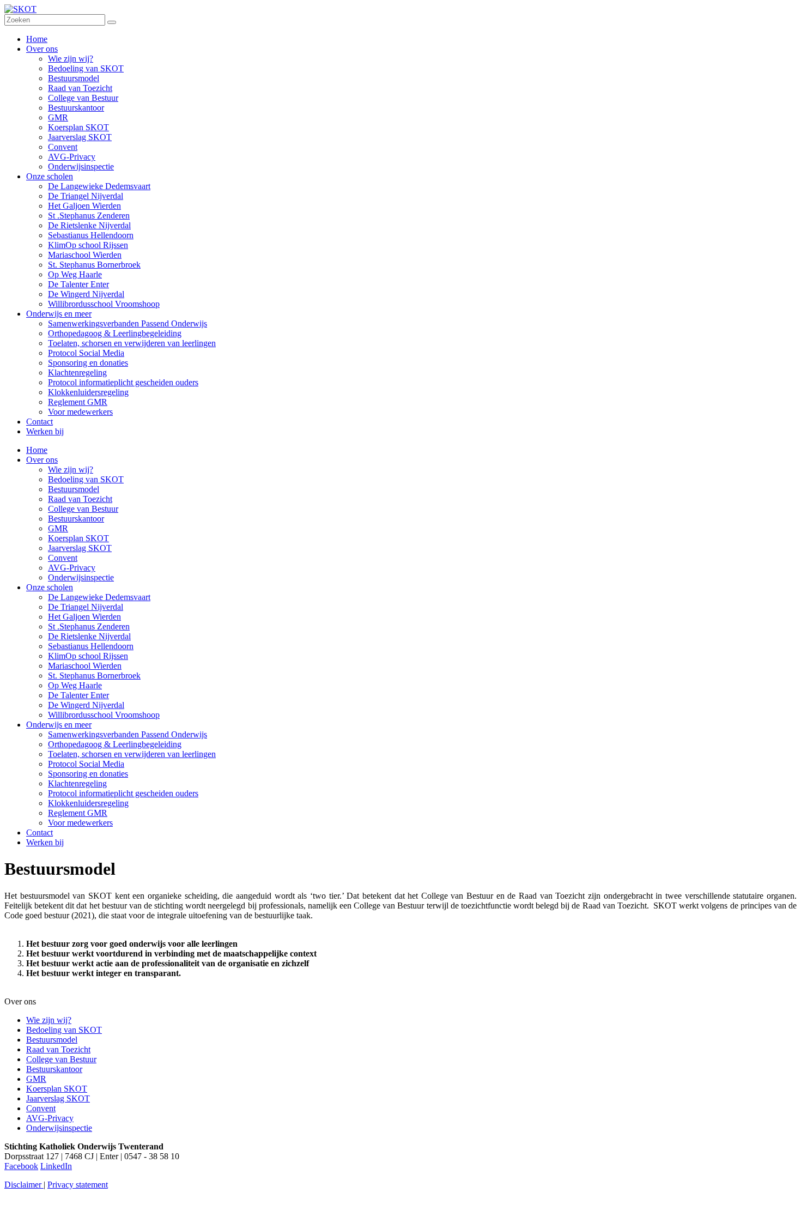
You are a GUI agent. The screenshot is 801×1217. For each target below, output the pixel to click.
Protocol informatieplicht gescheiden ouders (123, 793)
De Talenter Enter (78, 695)
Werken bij (45, 842)
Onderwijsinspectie (81, 577)
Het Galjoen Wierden (84, 616)
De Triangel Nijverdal (85, 606)
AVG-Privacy (71, 567)
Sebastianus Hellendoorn (91, 646)
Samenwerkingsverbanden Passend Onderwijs (127, 734)
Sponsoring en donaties (88, 773)
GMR (58, 528)
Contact (39, 832)
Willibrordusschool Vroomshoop (104, 714)
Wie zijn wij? (70, 469)
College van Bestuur (83, 508)
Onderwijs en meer (59, 724)
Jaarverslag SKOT (80, 548)
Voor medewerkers (80, 822)
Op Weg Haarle (75, 685)
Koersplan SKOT (78, 538)
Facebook (21, 1166)
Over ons (42, 459)
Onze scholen (49, 587)
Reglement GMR (77, 813)
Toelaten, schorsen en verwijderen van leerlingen (132, 754)
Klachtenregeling (77, 783)
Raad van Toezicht (80, 499)
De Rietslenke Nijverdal (89, 636)
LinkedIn (56, 1166)
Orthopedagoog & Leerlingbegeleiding (114, 744)
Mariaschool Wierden (85, 665)
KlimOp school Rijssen (88, 656)
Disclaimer (24, 1184)
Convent (62, 557)
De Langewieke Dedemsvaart (99, 597)
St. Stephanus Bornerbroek (94, 675)
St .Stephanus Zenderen (89, 626)
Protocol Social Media (86, 763)
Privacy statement (77, 1184)
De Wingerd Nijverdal (86, 705)
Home (36, 450)
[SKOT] (20, 9)
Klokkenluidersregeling (88, 803)
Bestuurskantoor (76, 518)
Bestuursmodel (73, 489)
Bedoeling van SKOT (86, 479)
